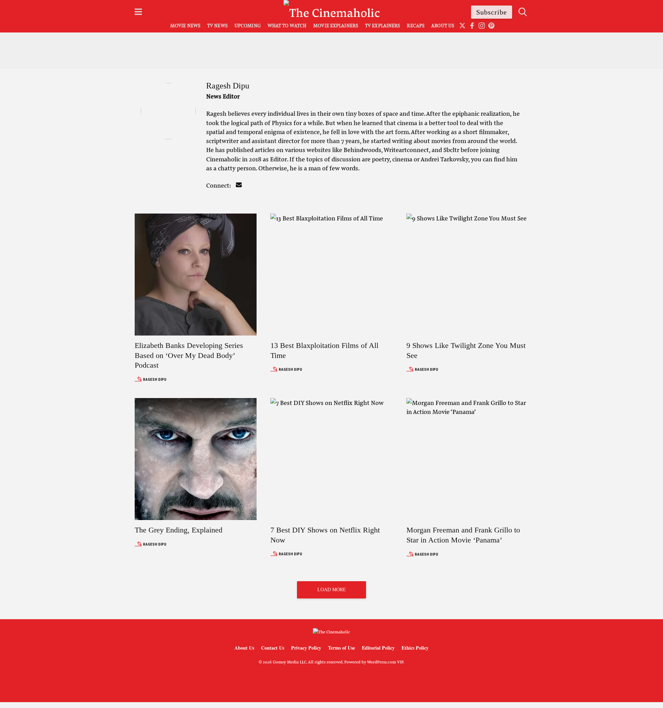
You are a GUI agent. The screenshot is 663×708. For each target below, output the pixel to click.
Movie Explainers (335, 25)
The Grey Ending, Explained (178, 530)
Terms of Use (341, 647)
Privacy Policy (306, 647)
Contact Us (272, 647)
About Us (442, 25)
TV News (217, 25)
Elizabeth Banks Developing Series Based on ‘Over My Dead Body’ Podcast (189, 355)
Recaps (415, 25)
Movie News (185, 25)
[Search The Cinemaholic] (522, 12)
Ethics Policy (415, 647)
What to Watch (287, 25)
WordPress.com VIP (385, 661)
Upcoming (247, 25)
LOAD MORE (331, 589)
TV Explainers (382, 25)
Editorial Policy (378, 647)
